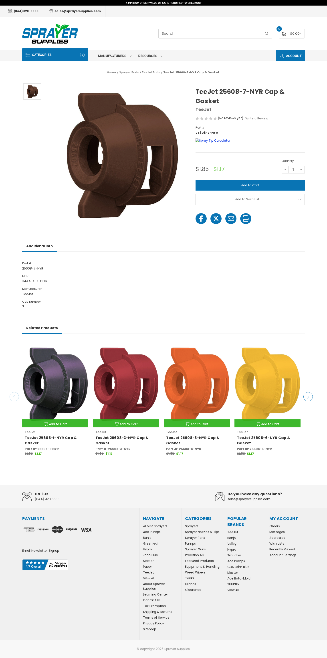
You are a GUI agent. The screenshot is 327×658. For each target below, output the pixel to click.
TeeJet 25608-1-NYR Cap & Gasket (51, 440)
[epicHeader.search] (266, 34)
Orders (274, 526)
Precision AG (194, 555)
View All (148, 578)
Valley (231, 543)
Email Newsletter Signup (40, 550)
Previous (14, 396)
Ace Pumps (152, 532)
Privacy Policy (153, 623)
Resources (148, 56)
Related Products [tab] (42, 328)
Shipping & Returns (157, 612)
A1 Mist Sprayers (155, 526)
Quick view (81, 345)
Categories (41, 54)
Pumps (190, 543)
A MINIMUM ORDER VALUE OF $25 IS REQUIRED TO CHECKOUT (164, 3)
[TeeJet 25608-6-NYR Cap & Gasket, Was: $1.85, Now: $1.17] (267, 384)
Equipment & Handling (202, 566)
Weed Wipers (195, 572)
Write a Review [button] (256, 118)
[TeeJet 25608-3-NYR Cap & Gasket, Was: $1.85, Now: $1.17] (126, 384)
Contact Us (152, 600)
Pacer (147, 566)
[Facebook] (201, 218)
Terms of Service (156, 617)
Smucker (234, 555)
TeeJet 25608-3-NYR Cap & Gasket (121, 440)
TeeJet (148, 572)
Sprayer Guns (195, 549)
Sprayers (191, 526)
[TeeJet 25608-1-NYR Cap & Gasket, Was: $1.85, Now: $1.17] (55, 384)
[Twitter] (216, 218)
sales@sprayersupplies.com (77, 11)
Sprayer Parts (195, 537)
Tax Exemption (154, 606)
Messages (277, 532)
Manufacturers (112, 56)
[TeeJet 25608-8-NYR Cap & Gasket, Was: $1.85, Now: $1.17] (196, 384)
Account (293, 56)
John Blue (150, 555)
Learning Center (155, 594)
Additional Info (39, 246)
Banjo (147, 537)
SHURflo (233, 584)
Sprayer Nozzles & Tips (202, 532)
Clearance (193, 590)
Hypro (147, 549)
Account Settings (282, 555)
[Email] (230, 218)
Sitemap (149, 629)
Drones (190, 584)
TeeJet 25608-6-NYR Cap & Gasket (263, 440)
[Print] (245, 218)
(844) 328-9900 (25, 11)
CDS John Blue (238, 567)
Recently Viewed (282, 549)
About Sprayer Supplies (154, 586)
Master (148, 561)
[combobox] (215, 34)
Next (308, 396)
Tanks (189, 578)
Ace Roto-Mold (238, 578)
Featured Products (199, 561)
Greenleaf (151, 543)
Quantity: (288, 161)
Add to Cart (58, 424)
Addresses (277, 537)
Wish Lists (276, 543)
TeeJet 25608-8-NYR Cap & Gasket (192, 440)
